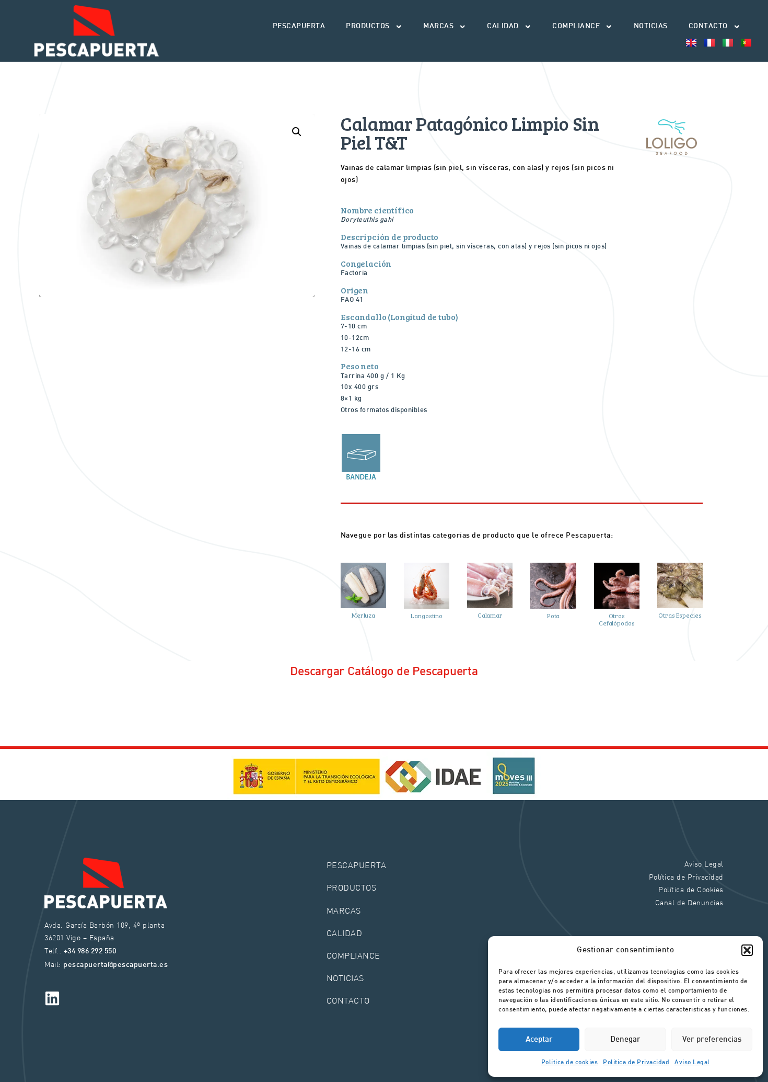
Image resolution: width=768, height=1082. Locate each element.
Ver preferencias (711, 1039)
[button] (747, 950)
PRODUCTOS (368, 26)
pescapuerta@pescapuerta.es (115, 965)
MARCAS (438, 26)
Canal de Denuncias (689, 902)
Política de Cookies (691, 889)
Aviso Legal (692, 1063)
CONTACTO (708, 26)
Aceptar (539, 1039)
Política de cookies (569, 1063)
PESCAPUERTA (299, 26)
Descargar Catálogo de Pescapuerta (384, 672)
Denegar (625, 1039)
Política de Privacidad (636, 1063)
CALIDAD (503, 26)
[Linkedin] (52, 998)
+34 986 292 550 (90, 951)
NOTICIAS (651, 26)
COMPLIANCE (576, 26)
